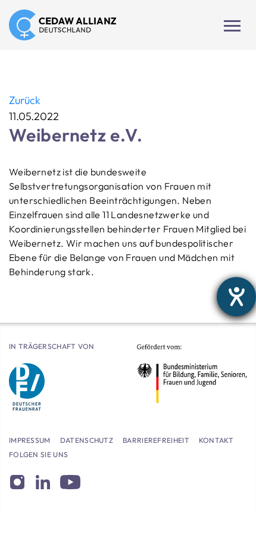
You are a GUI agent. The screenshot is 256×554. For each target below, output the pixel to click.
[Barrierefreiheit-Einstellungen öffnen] (236, 296)
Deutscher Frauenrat (27, 387)
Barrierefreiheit (156, 440)
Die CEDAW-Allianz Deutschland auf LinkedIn (43, 482)
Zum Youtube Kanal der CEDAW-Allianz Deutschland (70, 482)
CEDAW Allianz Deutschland (62, 25)
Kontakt (216, 440)
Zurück (24, 100)
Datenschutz (86, 440)
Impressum (30, 440)
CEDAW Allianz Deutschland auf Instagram (17, 482)
